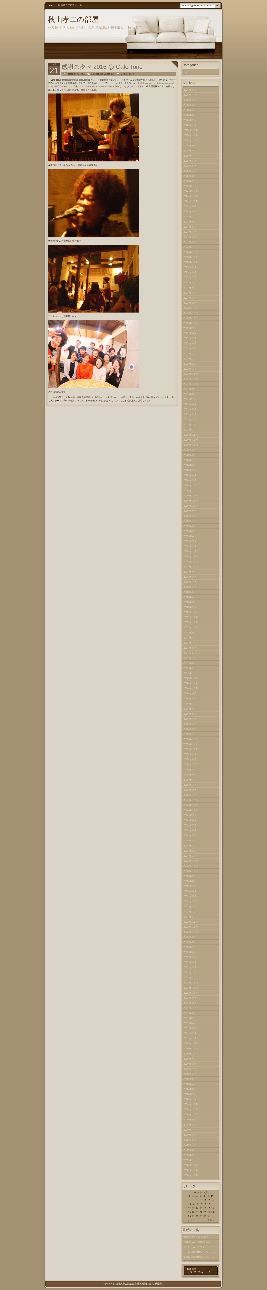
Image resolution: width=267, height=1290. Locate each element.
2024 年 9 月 (190, 206)
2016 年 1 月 (190, 734)
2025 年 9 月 (190, 145)
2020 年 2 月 (190, 485)
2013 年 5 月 (190, 896)
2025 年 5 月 (190, 166)
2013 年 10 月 (190, 871)
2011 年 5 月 (190, 1018)
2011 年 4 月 (190, 1023)
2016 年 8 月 (190, 698)
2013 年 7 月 (190, 886)
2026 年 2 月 (190, 120)
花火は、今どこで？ (194, 1247)
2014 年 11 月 (190, 805)
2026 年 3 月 (190, 115)
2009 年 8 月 (190, 1124)
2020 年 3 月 (190, 480)
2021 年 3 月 (190, 419)
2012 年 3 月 (190, 967)
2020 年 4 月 (190, 475)
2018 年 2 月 (190, 607)
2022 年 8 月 (190, 333)
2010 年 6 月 (190, 1074)
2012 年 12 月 (190, 921)
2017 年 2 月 (190, 668)
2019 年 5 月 (190, 531)
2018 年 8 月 (190, 576)
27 (193, 1216)
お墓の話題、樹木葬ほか (196, 1242)
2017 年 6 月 (190, 647)
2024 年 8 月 (190, 211)
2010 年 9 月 (190, 1058)
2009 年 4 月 (190, 1145)
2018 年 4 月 (190, 597)
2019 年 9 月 (190, 510)
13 (193, 1208)
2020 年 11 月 (190, 439)
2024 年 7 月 (190, 216)
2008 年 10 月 (190, 1175)
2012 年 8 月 (190, 942)
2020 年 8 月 (190, 455)
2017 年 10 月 (190, 627)
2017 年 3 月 (190, 663)
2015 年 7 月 (190, 764)
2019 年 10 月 (190, 505)
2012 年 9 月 (190, 937)
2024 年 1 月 (190, 247)
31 (208, 1216)
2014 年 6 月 (190, 830)
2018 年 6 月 (190, 587)
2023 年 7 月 (190, 277)
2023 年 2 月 (190, 302)
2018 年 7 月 (190, 581)
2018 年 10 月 (190, 566)
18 (212, 1208)
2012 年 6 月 (190, 952)
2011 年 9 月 (190, 997)
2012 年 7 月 (190, 947)
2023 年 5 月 (190, 287)
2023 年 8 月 (190, 272)
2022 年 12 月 (190, 313)
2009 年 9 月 (190, 1119)
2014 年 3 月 (190, 845)
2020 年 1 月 (190, 490)
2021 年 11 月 (190, 379)
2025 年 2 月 (190, 181)
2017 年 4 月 (190, 658)
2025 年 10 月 (190, 140)
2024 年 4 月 (190, 231)
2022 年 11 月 (190, 318)
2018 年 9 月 (190, 571)
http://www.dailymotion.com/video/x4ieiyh (100, 86)
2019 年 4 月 (190, 536)
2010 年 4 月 (190, 1084)
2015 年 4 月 (190, 779)
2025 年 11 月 (190, 135)
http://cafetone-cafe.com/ (76, 80)
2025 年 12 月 (190, 130)
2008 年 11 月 (190, 1170)
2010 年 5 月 (190, 1079)
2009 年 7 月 (190, 1129)
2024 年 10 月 (190, 201)
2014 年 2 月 (190, 850)
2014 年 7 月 (190, 825)
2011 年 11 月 (190, 987)
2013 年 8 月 (190, 881)
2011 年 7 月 (190, 1008)
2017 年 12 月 (190, 617)
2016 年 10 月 (190, 688)
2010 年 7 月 (190, 1069)
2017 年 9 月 (190, 632)
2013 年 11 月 (190, 866)
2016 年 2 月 (190, 729)
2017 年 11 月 (190, 622)
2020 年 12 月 (190, 434)
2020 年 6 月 (190, 465)
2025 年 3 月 (190, 176)
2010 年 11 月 (190, 1048)
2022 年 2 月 (190, 363)
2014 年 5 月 (190, 835)
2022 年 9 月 (190, 328)
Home (51, 5)
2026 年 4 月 (190, 110)
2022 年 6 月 (190, 343)
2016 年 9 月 (190, 693)
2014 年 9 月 (190, 815)
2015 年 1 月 (190, 795)
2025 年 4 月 (190, 171)
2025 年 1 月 (190, 186)
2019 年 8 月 (190, 516)
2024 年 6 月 (190, 221)
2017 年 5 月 (190, 653)
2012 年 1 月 (190, 977)
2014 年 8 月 (190, 820)
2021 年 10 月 (190, 384)
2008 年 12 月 (190, 1165)
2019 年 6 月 (190, 526)
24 (208, 1212)
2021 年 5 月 (190, 409)
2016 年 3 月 (190, 724)
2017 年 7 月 (190, 642)
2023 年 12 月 (190, 252)
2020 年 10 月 (190, 445)
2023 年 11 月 (190, 257)
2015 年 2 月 (190, 789)
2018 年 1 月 (190, 612)
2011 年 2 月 (190, 1033)
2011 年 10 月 (190, 992)
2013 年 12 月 (190, 861)
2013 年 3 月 (190, 906)
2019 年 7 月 (190, 521)
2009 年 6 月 (190, 1134)
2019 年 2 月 (190, 546)
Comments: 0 (127, 74)
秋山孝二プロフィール (70, 5)
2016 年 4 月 (190, 718)
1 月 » (211, 1220)
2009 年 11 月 (190, 1109)
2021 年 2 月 (190, 424)
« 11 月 (191, 1220)
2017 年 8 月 (190, 637)
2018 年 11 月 (190, 561)
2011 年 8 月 (190, 1003)
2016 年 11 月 (190, 683)
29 (201, 1216)
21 (197, 1212)
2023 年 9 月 (190, 267)
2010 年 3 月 (190, 1089)
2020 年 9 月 (190, 450)
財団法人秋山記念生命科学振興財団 (132, 1283)
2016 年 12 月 (190, 678)
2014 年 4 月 (190, 840)
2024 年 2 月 (190, 242)
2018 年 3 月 (190, 602)
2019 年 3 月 (190, 541)
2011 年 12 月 (190, 982)
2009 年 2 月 (190, 1155)
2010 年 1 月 (190, 1099)
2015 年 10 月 (190, 749)
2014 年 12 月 (190, 800)
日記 (113, 74)
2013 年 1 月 (190, 916)
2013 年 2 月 (190, 911)
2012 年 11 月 (190, 926)
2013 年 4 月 (190, 901)
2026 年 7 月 (190, 94)
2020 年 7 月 (190, 460)
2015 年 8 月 (190, 759)
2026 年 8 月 (190, 89)
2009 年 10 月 (190, 1114)
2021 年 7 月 (190, 399)
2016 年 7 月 (190, 703)
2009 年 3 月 (190, 1150)
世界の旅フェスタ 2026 (195, 1237)
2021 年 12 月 (190, 374)
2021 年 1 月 (190, 429)
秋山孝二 (159, 1283)
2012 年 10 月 (190, 932)
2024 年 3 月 (190, 237)
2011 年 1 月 (190, 1038)
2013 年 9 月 (190, 876)
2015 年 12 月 (190, 739)
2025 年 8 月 (190, 150)
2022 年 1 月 (190, 368)
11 (212, 1204)
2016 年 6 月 (190, 708)
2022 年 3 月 (190, 358)
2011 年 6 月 (190, 1013)
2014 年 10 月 (190, 810)
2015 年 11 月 (190, 744)
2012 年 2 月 (190, 972)
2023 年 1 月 (190, 308)
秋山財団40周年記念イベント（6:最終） (201, 1253)
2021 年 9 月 (190, 389)
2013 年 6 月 (190, 891)
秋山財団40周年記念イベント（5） (198, 1258)
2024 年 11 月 (190, 196)
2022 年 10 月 (190, 323)
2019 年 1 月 (190, 551)
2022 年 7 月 (190, 338)
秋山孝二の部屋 (73, 19)
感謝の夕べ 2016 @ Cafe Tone (102, 66)
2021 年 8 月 (190, 394)
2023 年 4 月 (190, 292)
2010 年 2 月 (190, 1094)
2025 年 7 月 (190, 155)
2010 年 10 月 (190, 1053)
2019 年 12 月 (190, 495)
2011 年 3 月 (190, 1028)
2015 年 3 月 (190, 784)
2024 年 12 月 (190, 191)
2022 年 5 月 (190, 348)
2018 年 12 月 (190, 556)
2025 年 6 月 (190, 160)
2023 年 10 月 (190, 262)
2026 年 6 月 (190, 100)
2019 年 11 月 (190, 500)
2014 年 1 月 (190, 855)
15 (201, 1208)
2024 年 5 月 (190, 226)
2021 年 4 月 (190, 414)
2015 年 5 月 (190, 774)
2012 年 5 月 (190, 957)
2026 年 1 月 (190, 125)
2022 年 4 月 (190, 353)
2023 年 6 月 (190, 282)
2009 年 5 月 (190, 1140)
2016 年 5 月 (190, 713)
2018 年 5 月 (190, 592)
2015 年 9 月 (190, 754)
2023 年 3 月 (190, 297)
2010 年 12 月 (190, 1043)
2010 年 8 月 (190, 1063)
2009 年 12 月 (190, 1104)
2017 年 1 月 (190, 673)
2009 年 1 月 (190, 1160)
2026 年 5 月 (190, 105)
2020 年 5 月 (190, 470)
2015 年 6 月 (190, 769)
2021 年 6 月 (190, 404)
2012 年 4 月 (190, 962)
